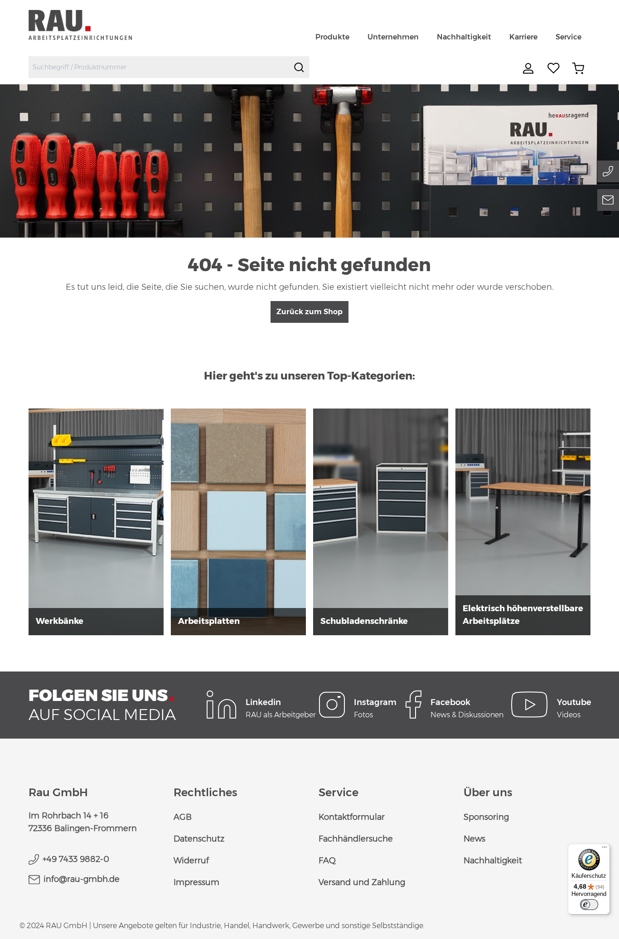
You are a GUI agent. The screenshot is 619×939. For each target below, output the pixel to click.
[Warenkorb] (578, 68)
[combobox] (159, 67)
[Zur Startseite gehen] (91, 24)
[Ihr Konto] (529, 68)
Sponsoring (486, 817)
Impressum (196, 882)
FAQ (327, 861)
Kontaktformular (352, 817)
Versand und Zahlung (362, 882)
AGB (183, 817)
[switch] (589, 904)
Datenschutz (199, 839)
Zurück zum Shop (309, 311)
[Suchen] (299, 67)
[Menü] (604, 849)
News (474, 839)
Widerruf (191, 861)
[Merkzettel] (554, 68)
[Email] (608, 200)
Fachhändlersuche (356, 839)
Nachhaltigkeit (493, 861)
